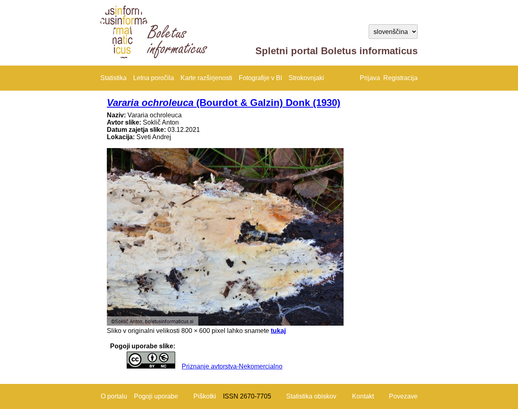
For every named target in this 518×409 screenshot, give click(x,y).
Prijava (370, 77)
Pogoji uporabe (156, 396)
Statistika (113, 77)
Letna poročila (153, 77)
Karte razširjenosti (206, 77)
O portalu (114, 396)
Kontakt (363, 396)
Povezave (403, 396)
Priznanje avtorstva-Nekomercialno (232, 366)
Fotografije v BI (260, 77)
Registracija (400, 77)
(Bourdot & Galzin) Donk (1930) (223, 102)
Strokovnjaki (306, 77)
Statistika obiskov (311, 396)
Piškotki (204, 396)
